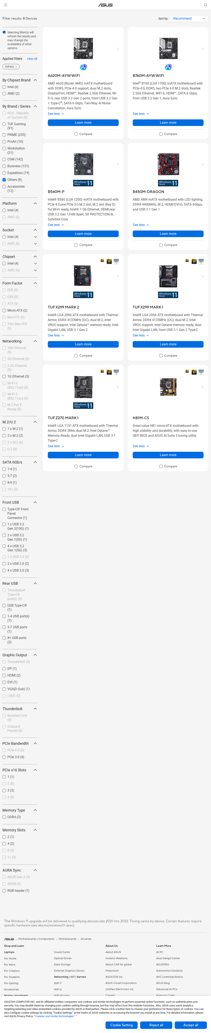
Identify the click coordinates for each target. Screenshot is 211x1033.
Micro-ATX (10, 309)
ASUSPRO (162, 964)
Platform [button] (9, 203)
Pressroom (112, 970)
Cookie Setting (121, 1025)
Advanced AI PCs (166, 989)
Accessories (11, 185)
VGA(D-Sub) (11, 688)
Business (9, 165)
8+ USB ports (11, 637)
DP (4, 667)
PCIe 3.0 (8, 756)
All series (86, 939)
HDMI (6, 674)
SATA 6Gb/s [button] (12, 462)
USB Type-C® (12, 604)
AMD (6, 92)
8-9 (4, 482)
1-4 (4, 468)
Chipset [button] (8, 256)
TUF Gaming (11, 123)
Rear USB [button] (10, 583)
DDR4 (6, 816)
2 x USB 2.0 (10, 563)
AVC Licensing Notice (169, 977)
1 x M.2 (7, 428)
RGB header (11, 890)
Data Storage (62, 964)
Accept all (190, 1025)
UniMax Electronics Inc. (120, 989)
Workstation (11, 147)
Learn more (83, 123)
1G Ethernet (10, 375)
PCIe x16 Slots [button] (14, 770)
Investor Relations (117, 958)
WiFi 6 (58, 989)
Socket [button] (8, 230)
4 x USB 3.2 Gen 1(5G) (14, 546)
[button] (5, 5)
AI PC (159, 952)
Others (7, 179)
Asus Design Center (168, 958)
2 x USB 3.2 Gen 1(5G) (14, 535)
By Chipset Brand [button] (16, 80)
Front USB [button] (10, 502)
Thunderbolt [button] (12, 709)
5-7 (4, 475)
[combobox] (189, 18)
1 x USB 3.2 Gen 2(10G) (14, 524)
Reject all (156, 1025)
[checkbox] (18, 513)
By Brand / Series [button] (16, 106)
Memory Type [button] (13, 810)
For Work (9, 964)
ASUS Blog (163, 983)
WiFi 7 (58, 983)
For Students (12, 977)
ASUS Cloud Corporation (121, 983)
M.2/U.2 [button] (9, 422)
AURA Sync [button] (11, 870)
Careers (110, 995)
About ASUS (113, 952)
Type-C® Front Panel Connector (17, 509)
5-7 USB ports (12, 626)
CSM (5, 158)
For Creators (12, 971)
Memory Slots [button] (13, 830)
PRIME (7, 134)
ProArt (7, 140)
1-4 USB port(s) (13, 615)
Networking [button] (11, 341)
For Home (10, 958)
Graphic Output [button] (14, 655)
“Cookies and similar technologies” (54, 1016)
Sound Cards (62, 952)
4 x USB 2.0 (10, 569)
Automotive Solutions (169, 970)
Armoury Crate (165, 995)
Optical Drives (63, 958)
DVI (5, 681)
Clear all (32, 58)
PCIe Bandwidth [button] (15, 743)
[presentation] (203, 18)
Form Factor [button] (12, 283)
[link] (105, 5)
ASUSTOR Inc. (114, 977)
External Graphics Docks (69, 970)
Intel (5, 86)
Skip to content (5, 12)
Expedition (10, 172)
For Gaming (11, 983)
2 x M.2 (7, 434)
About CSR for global (119, 964)
